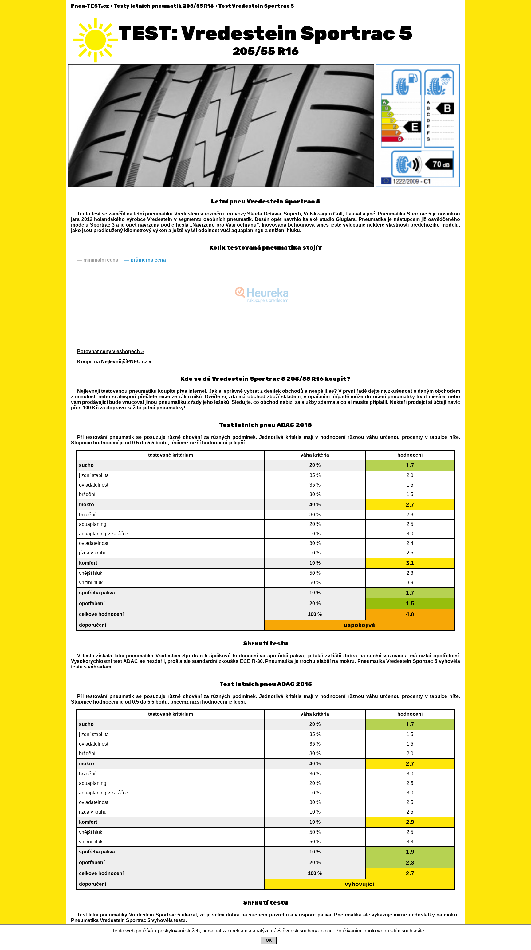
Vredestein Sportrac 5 (256, 6)
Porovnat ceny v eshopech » (110, 351)
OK (269, 940)
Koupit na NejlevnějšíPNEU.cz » (114, 361)
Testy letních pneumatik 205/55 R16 (163, 6)
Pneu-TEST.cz (90, 6)
